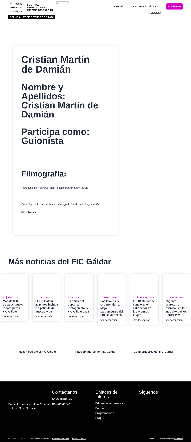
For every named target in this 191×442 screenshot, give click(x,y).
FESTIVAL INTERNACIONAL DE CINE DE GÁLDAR (40, 7)
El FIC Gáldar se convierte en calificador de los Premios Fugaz (144, 308)
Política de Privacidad (60, 439)
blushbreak (178, 439)
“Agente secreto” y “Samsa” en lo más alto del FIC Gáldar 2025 (176, 308)
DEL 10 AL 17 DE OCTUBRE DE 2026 (32, 17)
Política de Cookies (79, 439)
